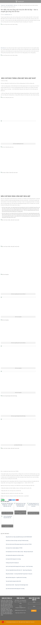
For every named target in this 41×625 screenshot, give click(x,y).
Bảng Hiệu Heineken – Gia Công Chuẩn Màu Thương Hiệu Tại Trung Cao (19, 573)
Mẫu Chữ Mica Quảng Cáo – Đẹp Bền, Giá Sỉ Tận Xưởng (16, 577)
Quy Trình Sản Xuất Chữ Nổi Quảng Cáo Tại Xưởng (15, 588)
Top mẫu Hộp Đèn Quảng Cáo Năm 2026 (13, 581)
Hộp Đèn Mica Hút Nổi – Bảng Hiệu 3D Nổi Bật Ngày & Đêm (17, 584)
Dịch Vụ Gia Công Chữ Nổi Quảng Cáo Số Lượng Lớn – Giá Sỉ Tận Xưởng (19, 566)
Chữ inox (15, 5)
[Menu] (3, 1)
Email (34, 606)
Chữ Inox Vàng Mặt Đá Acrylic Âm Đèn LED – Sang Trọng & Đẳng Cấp (19, 570)
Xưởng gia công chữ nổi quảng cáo (12, 562)
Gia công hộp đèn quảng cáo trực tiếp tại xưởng (14, 555)
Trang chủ (3, 5)
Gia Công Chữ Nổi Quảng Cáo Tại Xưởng (13, 559)
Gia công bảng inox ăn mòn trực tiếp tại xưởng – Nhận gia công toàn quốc (19, 551)
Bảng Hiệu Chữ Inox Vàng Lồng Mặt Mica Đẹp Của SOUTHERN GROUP (19, 536)
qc (11, 14)
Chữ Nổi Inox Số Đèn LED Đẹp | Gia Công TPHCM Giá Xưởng (17, 540)
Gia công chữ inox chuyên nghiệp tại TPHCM (14, 547)
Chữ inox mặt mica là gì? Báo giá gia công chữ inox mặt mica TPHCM (18, 544)
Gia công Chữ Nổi (9, 5)
